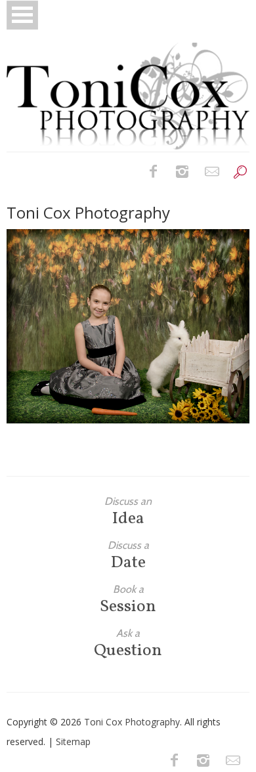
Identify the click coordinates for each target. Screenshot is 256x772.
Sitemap (73, 741)
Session (128, 599)
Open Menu (22, 15)
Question (128, 643)
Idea (128, 511)
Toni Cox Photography (132, 722)
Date (128, 555)
